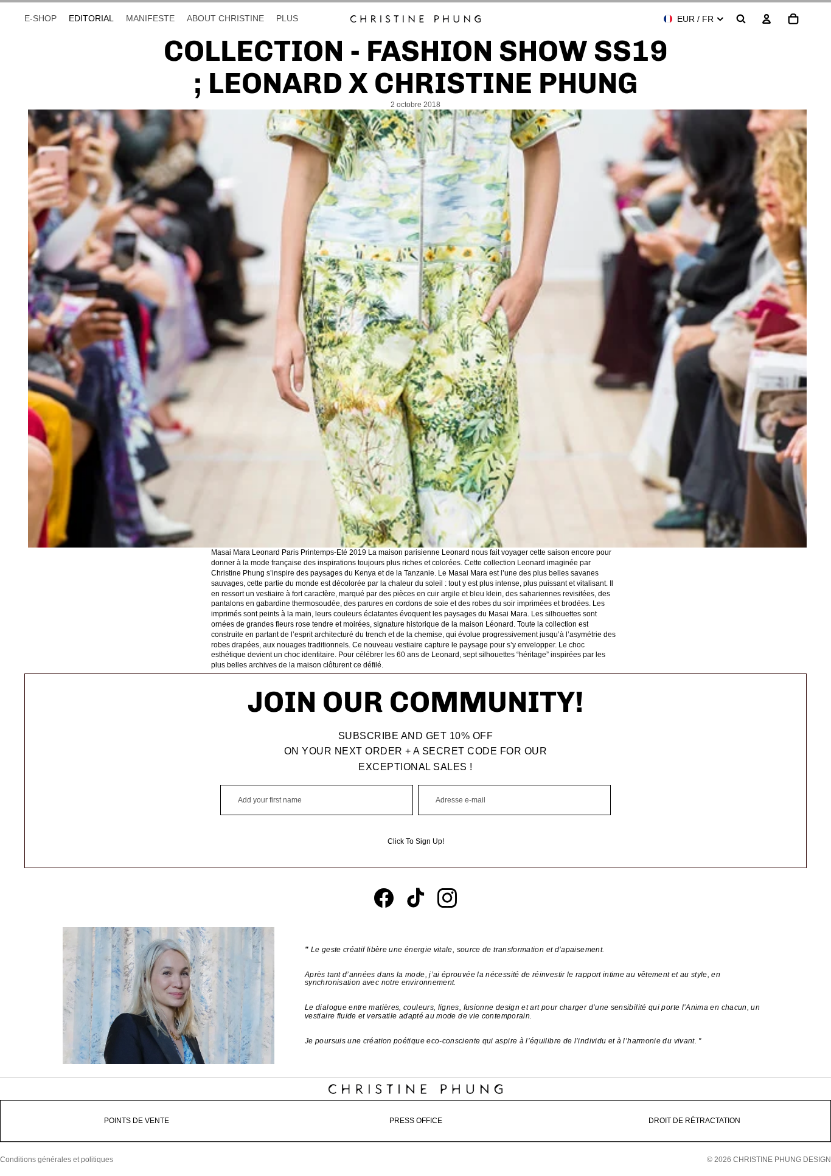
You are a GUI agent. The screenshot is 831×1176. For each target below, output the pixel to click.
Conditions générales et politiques (56, 1159)
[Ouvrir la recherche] (741, 18)
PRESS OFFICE (415, 1120)
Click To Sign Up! (416, 841)
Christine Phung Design (782, 1159)
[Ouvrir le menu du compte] (766, 18)
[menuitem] (287, 18)
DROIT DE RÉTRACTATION (694, 1120)
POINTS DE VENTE (136, 1120)
